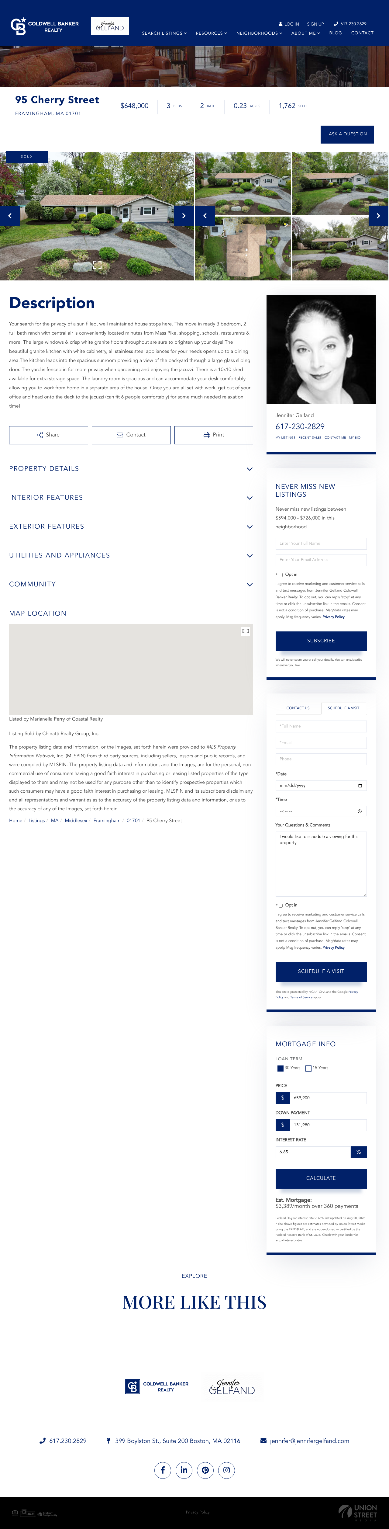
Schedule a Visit (343, 708)
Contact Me (335, 438)
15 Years (321, 1068)
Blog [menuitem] (335, 33)
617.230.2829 (353, 24)
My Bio (355, 438)
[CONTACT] (347, 135)
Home (15, 820)
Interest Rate (291, 1140)
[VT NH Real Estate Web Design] (358, 1513)
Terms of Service (301, 997)
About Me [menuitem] (303, 34)
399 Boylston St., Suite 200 (177, 1441)
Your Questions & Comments (303, 825)
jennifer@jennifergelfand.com (309, 1441)
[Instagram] (226, 1470)
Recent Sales (310, 438)
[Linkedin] (184, 1470)
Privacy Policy (334, 617)
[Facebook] (162, 1470)
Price (281, 1086)
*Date (281, 774)
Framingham (107, 820)
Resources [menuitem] (209, 34)
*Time (281, 800)
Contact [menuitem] (362, 33)
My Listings (286, 438)
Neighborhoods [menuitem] (257, 34)
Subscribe (321, 641)
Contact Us (298, 708)
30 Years (293, 1068)
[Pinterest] (205, 1470)
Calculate (321, 1178)
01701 (133, 820)
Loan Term (289, 1059)
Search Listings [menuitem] (162, 34)
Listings (37, 820)
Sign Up (315, 25)
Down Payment (293, 1113)
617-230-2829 (300, 427)
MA (55, 820)
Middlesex (76, 820)
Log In (291, 25)
